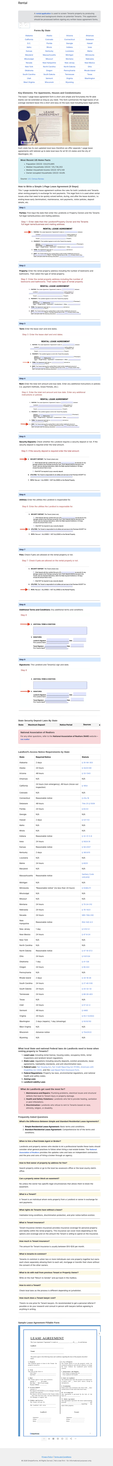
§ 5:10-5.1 (86, 929)
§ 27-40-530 (87, 983)
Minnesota (89, 55)
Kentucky (49, 51)
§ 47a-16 (85, 798)
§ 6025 (85, 863)
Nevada (29, 63)
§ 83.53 (85, 809)
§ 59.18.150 (86, 1021)
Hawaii (90, 43)
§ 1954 (85, 786)
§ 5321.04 (86, 956)
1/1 (44, 1439)
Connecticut (69, 39)
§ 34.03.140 (86, 768)
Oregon (49, 70)
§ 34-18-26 (86, 978)
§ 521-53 (85, 820)
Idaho (29, 47)
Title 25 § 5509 (88, 803)
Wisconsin (49, 82)
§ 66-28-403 (87, 994)
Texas (89, 74)
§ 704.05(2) (87, 1032)
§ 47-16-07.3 (87, 951)
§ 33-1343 (86, 773)
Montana (69, 59)
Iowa (90, 47)
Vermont (49, 78)
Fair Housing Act (44, 1067)
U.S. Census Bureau (36, 179)
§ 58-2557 (86, 847)
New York (29, 67)
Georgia (69, 43)
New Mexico (90, 63)
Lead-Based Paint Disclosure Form (64, 1070)
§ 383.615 (86, 852)
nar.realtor (25, 739)
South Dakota (49, 74)
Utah (29, 78)
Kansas (29, 51)
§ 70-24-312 (87, 904)
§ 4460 (85, 1010)
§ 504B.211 (86, 888)
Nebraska (90, 59)
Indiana (69, 47)
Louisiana (69, 51)
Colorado (49, 39)
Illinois (49, 47)
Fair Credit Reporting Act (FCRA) (66, 1067)
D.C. (29, 43)
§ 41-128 (85, 962)
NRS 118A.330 (88, 915)
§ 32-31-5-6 (87, 836)
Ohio (90, 67)
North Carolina (49, 67)
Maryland (29, 55)
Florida (49, 43)
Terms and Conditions (62, 1457)
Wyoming (70, 82)
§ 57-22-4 (86, 1005)
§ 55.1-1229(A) (88, 1016)
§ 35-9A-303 (87, 762)
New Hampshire (49, 63)
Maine (89, 51)
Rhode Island (89, 70)
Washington (90, 78)
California (29, 39)
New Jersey (69, 63)
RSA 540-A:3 (87, 922)
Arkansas (90, 36)
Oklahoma (29, 70)
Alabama (29, 36)
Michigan (69, 55)
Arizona (69, 36)
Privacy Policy (47, 1457)
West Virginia (29, 82)
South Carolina (29, 74)
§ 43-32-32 (87, 989)
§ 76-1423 (86, 910)
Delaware (90, 39)
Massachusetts (49, 55)
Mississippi (29, 59)
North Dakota (69, 67)
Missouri (49, 59)
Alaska (49, 36)
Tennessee (69, 74)
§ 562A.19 (86, 841)
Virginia (69, 78)
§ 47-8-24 (86, 934)
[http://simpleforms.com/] (35, 1433)
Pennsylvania (69, 70)
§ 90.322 (85, 967)
